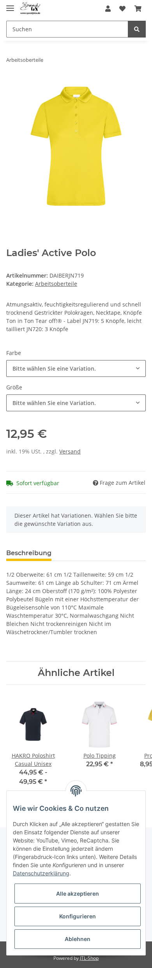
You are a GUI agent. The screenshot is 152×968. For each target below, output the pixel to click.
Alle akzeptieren (77, 893)
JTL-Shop (89, 958)
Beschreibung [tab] (28, 553)
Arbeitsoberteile (56, 283)
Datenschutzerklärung (41, 873)
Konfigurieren (77, 916)
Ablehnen (77, 939)
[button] (108, 8)
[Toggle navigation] (10, 5)
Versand (70, 451)
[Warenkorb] (138, 8)
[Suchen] (137, 29)
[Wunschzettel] (122, 8)
